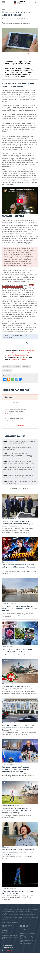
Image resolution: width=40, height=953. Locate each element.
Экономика (5, 723)
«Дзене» (23, 359)
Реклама (4, 932)
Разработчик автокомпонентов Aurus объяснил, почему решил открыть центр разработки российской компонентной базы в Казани (18, 526)
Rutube (15, 359)
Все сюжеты (21, 425)
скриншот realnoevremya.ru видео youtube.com (24, 53)
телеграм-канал (27, 351)
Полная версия (7, 945)
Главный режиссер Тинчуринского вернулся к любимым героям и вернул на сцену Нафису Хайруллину (18, 895)
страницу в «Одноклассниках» (17, 355)
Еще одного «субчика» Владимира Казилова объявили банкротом (16, 812)
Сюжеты (9, 397)
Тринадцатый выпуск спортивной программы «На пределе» (19, 569)
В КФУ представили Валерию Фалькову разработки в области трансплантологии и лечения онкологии (18, 469)
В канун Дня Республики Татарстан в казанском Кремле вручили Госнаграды (18, 476)
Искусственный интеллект (14, 419)
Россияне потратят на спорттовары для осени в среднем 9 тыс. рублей (19, 442)
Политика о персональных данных (10, 938)
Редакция (5, 930)
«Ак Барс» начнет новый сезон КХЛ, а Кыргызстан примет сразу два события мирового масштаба (19, 771)
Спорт (4, 562)
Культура (26, 367)
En (25, 930)
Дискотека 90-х (23, 19)
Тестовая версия (7, 947)
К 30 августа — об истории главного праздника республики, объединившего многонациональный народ (19, 690)
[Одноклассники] (8, 379)
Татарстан (6, 370)
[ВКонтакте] (5, 379)
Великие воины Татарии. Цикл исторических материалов (15, 411)
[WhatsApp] (12, 379)
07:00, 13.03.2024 (7, 19)
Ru (21, 930)
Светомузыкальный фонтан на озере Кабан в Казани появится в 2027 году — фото (18, 462)
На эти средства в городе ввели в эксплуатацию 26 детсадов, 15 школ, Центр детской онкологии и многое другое (19, 611)
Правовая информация (9, 935)
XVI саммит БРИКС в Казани (14, 404)
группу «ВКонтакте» (13, 353)
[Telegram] (16, 379)
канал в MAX (27, 353)
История (17, 367)
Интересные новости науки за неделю (17, 651)
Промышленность (8, 519)
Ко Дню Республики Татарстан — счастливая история (18, 854)
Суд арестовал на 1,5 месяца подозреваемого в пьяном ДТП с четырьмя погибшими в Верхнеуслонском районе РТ (17, 455)
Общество (6, 9)
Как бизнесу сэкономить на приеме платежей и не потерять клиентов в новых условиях (19, 729)
